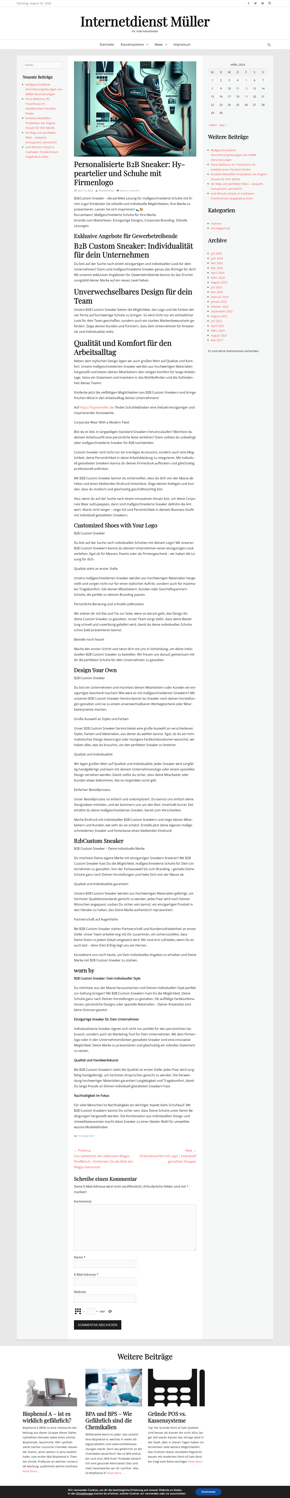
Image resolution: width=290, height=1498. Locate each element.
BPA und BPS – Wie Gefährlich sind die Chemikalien (108, 1420)
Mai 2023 (217, 292)
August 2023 (219, 282)
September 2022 (222, 311)
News (159, 44)
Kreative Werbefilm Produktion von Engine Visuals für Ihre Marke (40, 123)
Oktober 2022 (220, 306)
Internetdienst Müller (145, 21)
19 (246, 96)
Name (79, 1257)
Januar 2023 (219, 301)
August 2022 (219, 316)
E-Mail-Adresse (86, 1274)
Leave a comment (129, 190)
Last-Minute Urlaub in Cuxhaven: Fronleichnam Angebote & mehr (41, 152)
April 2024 (217, 273)
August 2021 (219, 335)
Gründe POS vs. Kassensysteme (167, 1417)
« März (212, 125)
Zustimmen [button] (208, 1492)
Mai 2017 (217, 340)
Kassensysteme (132, 44)
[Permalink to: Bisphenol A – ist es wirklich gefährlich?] (51, 1387)
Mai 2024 (217, 268)
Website (80, 1292)
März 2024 (218, 277)
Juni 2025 (217, 258)
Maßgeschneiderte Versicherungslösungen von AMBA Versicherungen (43, 89)
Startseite (107, 44)
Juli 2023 (216, 287)
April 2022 (217, 326)
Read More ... (31, 1471)
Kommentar (83, 1201)
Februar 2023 (219, 297)
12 (246, 88)
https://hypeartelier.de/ (97, 407)
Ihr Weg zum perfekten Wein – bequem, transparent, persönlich (41, 137)
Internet (216, 223)
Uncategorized (86, 1135)
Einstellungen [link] (84, 1493)
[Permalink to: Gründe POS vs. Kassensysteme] (176, 1387)
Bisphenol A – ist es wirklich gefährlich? (47, 1417)
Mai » (222, 125)
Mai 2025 (217, 263)
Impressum (182, 44)
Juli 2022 (216, 321)
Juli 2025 (216, 253)
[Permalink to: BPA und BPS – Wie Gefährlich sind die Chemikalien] (113, 1387)
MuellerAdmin (106, 190)
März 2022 (218, 330)
